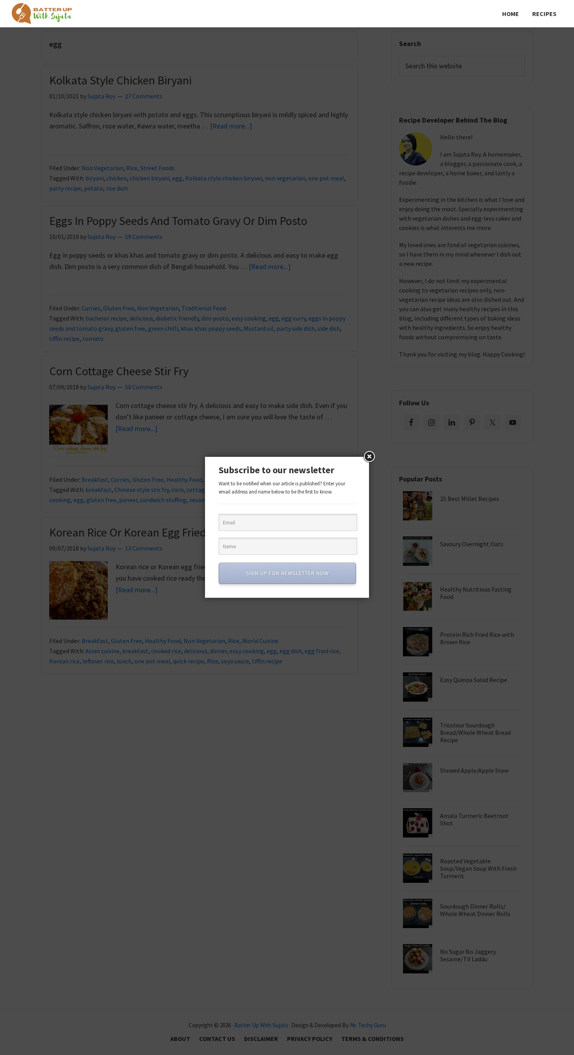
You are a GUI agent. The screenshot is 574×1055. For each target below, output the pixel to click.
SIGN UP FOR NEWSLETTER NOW (287, 573)
